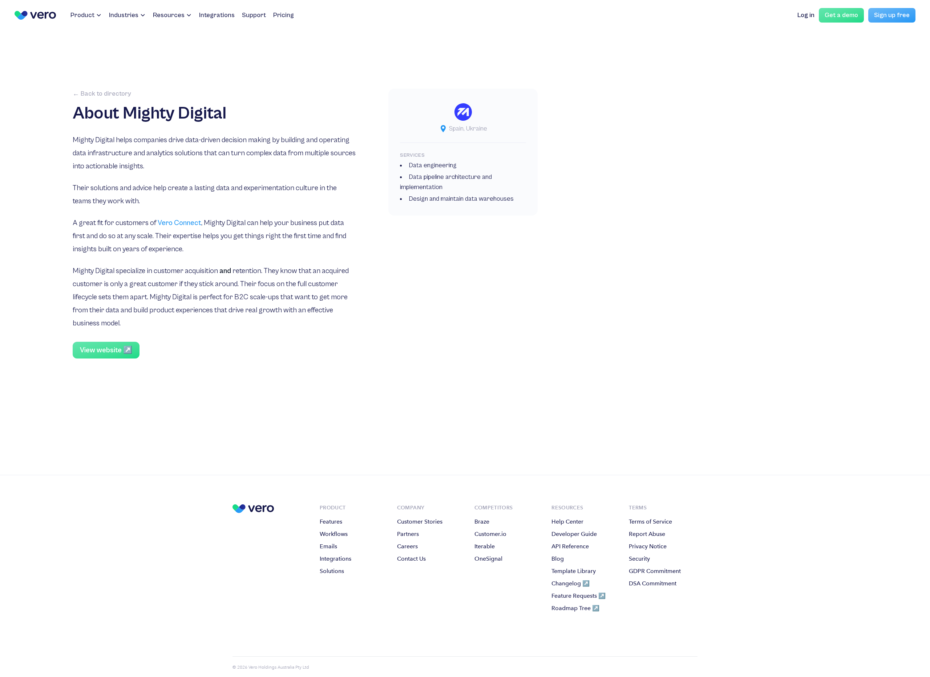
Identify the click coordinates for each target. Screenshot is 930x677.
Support (254, 15)
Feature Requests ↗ (578, 595)
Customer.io (490, 533)
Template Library (573, 571)
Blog (557, 558)
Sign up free (892, 15)
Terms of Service (650, 521)
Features (331, 521)
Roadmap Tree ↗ (575, 608)
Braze (481, 521)
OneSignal (488, 558)
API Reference (570, 546)
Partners (408, 533)
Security (639, 558)
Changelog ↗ (570, 583)
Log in (805, 15)
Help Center (567, 521)
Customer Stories (419, 521)
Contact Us (411, 558)
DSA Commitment (652, 583)
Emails (328, 546)
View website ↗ (106, 350)
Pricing (283, 15)
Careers (407, 546)
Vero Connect (179, 223)
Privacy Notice (648, 546)
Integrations (217, 15)
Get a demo (841, 15)
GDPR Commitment (655, 571)
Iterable (484, 546)
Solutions (332, 571)
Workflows (334, 533)
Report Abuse (647, 533)
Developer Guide (574, 533)
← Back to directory (102, 93)
